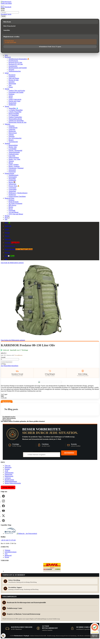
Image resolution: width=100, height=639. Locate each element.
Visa (6, 553)
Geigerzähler (13, 189)
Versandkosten (18, 355)
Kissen (11, 87)
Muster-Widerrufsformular (13, 483)
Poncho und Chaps (14, 101)
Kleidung (11, 94)
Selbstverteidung (14, 157)
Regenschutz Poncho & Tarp (17, 122)
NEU (6, 55)
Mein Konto (7, 22)
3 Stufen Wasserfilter (15, 112)
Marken (7, 216)
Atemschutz (12, 191)
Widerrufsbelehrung (11, 481)
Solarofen (12, 136)
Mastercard (8, 555)
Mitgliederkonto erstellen (11, 36)
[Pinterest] (3, 520)
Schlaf (7, 73)
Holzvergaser (13, 133)
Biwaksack (12, 75)
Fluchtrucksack (13, 60)
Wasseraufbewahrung (15, 119)
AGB (6, 471)
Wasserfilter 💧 (13, 108)
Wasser (7, 106)
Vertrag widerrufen (8, 487)
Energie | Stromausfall (15, 150)
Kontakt (7, 469)
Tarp (10, 85)
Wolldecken (12, 104)
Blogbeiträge (7, 402)
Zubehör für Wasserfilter (16, 120)
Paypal (7, 557)
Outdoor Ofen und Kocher (17, 90)
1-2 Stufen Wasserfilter (16, 110)
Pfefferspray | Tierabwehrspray (18, 193)
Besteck (11, 140)
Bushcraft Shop (9, 198)
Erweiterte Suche (6, 14)
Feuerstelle (12, 210)
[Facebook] (3, 506)
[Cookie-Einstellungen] (3, 635)
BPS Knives (12, 205)
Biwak (11, 209)
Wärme (7, 89)
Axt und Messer (13, 212)
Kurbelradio (12, 180)
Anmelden (6, 30)
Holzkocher (12, 131)
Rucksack (8, 57)
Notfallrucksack (13, 175)
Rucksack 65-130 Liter (16, 64)
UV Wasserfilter (14, 115)
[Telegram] (3, 496)
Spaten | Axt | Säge (14, 159)
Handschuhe (12, 103)
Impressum (8, 467)
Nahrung (7, 124)
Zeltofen (11, 134)
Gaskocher (12, 129)
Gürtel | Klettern (14, 164)
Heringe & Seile (14, 80)
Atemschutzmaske (14, 152)
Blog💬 (7, 217)
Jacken (11, 96)
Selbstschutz (12, 184)
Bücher (11, 207)
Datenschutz (8, 474)
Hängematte (12, 83)
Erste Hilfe (12, 156)
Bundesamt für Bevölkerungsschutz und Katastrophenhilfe (26, 602)
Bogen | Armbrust (14, 166)
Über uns (7, 465)
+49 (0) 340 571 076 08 (8, 540)
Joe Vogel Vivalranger (15, 203)
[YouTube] (3, 511)
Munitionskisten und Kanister (18, 68)
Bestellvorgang (9, 479)
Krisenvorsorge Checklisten (17, 196)
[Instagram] (3, 501)
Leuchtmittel (12, 149)
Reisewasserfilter (14, 113)
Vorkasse (7, 550)
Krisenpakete (13, 177)
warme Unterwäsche (15, 99)
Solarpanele (12, 170)
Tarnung (11, 161)
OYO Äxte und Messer (16, 214)
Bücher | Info (13, 147)
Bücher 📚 (12, 182)
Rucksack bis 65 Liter (15, 62)
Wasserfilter (12, 178)
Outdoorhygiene (14, 154)
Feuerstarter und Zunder (16, 92)
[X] (3, 516)
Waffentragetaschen (15, 71)
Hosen (11, 97)
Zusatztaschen (13, 66)
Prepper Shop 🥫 (14, 186)
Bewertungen (7, 420)
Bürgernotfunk (13, 145)
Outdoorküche (13, 127)
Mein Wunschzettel (9, 26)
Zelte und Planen (14, 78)
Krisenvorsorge (9, 173)
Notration (11, 126)
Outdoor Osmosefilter (15, 117)
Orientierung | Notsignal (16, 168)
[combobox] (10, 12)
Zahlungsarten (9, 472)
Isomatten (12, 82)
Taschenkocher (13, 141)
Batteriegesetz (9, 476)
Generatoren (12, 187)
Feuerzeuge (12, 171)
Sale (6, 219)
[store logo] (6, 1)
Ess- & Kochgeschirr (15, 138)
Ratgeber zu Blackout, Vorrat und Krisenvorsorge (23, 614)
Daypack (11, 69)
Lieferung (8, 478)
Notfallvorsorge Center (14, 608)
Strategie (7, 143)
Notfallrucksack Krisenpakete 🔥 (19, 59)
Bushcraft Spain (13, 202)
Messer (11, 163)
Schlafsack (12, 76)
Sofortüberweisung (10, 552)
